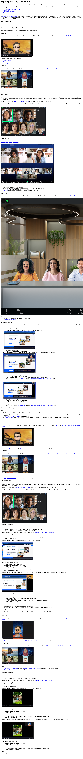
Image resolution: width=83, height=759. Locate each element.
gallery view (14, 537)
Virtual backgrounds (7, 10)
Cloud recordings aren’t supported (10, 319)
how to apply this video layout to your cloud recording (64, 453)
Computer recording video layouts (10, 24)
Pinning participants (7, 60)
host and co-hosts (8, 417)
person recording (4, 6)
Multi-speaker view (71, 140)
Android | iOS (5, 609)
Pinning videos (6, 189)
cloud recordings (56, 4)
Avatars (4, 12)
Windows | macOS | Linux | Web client (11, 420)
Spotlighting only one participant (11, 476)
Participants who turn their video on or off (11, 9)
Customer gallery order (8, 63)
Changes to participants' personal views (11, 416)
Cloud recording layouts (8, 25)
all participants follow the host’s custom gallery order (30, 448)
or (41, 328)
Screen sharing (6, 14)
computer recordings (48, 4)
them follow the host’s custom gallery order (31, 476)
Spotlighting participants (8, 61)
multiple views (37, 6)
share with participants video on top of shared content (41, 405)
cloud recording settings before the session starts (44, 532)
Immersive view (60, 195)
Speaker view (56, 35)
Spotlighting (5, 190)
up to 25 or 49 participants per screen (21, 101)
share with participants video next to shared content (41, 378)
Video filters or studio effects (9, 11)
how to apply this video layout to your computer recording (63, 68)
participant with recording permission (9, 16)
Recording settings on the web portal (46, 414)
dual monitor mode (21, 378)
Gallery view (47, 68)
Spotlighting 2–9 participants (10, 478)
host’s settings (25, 6)
